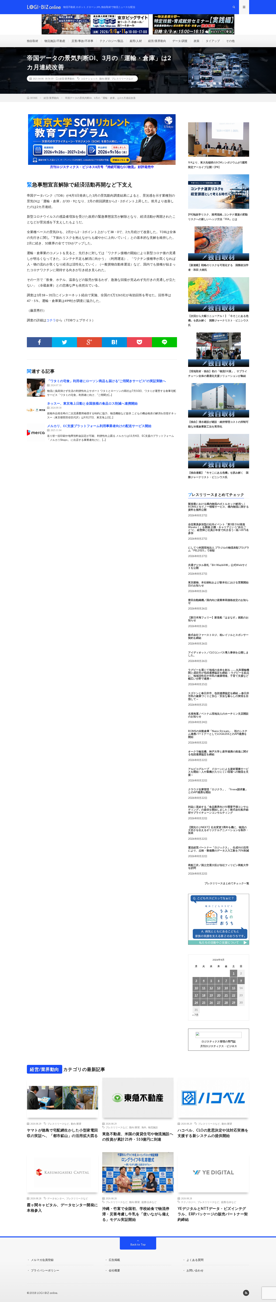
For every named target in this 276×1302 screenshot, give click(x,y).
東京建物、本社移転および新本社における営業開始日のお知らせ (218, 584)
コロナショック (89, 78)
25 (203, 1002)
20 (218, 995)
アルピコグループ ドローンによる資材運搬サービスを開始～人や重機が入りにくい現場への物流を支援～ (218, 771)
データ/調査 (180, 41)
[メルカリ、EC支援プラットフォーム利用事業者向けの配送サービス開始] (36, 432)
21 (226, 995)
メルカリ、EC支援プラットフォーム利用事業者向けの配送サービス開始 (99, 426)
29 (233, 1002)
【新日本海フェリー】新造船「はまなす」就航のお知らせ (218, 619)
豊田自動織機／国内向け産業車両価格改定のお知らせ (218, 601)
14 (226, 988)
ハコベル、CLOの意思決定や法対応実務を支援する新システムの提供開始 (213, 1133)
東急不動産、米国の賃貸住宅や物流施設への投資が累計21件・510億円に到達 (137, 1136)
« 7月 (195, 1014)
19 (211, 995)
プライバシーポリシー (45, 1270)
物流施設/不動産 (54, 41)
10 (196, 988)
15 (233, 988)
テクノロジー (188, 1202)
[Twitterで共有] (64, 342)
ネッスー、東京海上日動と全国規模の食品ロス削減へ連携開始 (92, 403)
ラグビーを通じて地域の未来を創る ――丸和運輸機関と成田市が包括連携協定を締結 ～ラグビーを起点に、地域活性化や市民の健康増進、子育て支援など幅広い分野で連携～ (218, 674)
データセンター (55, 1198)
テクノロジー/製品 (111, 41)
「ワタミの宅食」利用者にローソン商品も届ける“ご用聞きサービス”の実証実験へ (106, 381)
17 (196, 995)
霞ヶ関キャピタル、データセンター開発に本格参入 (62, 1208)
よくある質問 (194, 1260)
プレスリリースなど (122, 78)
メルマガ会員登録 (42, 1260)
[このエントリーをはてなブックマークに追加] (114, 342)
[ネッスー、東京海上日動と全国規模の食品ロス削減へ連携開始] (36, 410)
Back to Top (138, 1244)
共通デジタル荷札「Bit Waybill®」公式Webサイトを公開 (217, 566)
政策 (196, 41)
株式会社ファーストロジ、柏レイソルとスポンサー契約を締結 (218, 636)
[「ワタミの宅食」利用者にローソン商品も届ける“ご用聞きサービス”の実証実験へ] (36, 387)
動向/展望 (104, 78)
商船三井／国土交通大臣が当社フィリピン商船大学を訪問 (218, 866)
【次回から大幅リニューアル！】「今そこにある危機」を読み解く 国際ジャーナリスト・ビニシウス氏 (218, 320)
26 (211, 1002)
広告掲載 (114, 1260)
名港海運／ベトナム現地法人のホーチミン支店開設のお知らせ (218, 715)
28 (226, 1002)
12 (211, 988)
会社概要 (114, 1270)
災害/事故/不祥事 (82, 41)
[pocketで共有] (139, 342)
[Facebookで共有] (39, 342)
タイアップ (213, 41)
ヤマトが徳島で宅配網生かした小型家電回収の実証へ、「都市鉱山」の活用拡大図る (62, 1133)
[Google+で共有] (89, 342)
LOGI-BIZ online (47, 1293)
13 (218, 988)
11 (203, 988)
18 (203, 995)
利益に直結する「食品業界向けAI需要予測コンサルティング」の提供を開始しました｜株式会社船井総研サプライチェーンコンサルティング (218, 809)
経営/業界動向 (157, 41)
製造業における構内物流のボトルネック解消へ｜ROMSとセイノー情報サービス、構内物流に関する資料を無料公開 (218, 506)
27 (218, 1002)
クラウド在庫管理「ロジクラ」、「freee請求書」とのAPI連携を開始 (218, 791)
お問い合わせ (194, 1270)
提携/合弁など (149, 1202)
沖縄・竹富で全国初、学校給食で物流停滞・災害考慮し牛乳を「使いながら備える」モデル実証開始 (136, 1214)
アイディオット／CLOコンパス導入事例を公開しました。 (218, 654)
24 (196, 1002)
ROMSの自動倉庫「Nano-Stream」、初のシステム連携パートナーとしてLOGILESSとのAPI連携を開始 (217, 733)
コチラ (51, 320)
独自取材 (32, 41)
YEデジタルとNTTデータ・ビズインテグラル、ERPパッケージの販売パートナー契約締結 (213, 1214)
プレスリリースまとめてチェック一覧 (226, 883)
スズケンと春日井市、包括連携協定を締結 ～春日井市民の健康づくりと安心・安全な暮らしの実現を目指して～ (218, 696)
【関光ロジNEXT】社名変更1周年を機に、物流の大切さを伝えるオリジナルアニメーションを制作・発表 (218, 830)
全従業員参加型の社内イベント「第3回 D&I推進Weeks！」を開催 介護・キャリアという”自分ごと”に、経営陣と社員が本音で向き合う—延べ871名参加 (218, 529)
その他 (230, 41)
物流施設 (153, 1127)
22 (233, 995)
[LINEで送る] (164, 342)
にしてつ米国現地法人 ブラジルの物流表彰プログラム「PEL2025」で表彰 (218, 549)
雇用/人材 (136, 41)
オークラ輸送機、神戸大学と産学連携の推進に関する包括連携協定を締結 (218, 753)
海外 (143, 1127)
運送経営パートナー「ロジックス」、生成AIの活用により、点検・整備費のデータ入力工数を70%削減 (218, 849)
